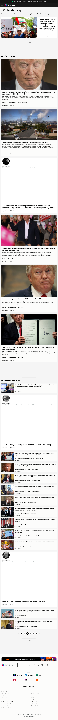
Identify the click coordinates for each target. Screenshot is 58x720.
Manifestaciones (40, 535)
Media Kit (32, 697)
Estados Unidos (26, 480)
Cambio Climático (23, 151)
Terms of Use (33, 691)
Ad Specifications (5, 697)
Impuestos (23, 615)
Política (4, 102)
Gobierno (16, 513)
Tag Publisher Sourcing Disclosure (8, 701)
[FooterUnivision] (7, 665)
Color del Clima (12, 151)
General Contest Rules (6, 705)
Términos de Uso (5, 691)
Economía (23, 390)
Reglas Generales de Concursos (37, 703)
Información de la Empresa (7, 693)
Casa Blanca (21, 258)
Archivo (3, 695)
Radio (40, 1)
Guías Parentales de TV (35, 699)
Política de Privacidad (6, 689)
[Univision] (10, 5)
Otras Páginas (23, 665)
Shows (24, 1)
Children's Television (35, 705)
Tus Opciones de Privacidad (7, 707)
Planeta (41, 33)
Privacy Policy (33, 689)
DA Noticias (17, 469)
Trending (22, 547)
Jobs (32, 695)
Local (32, 524)
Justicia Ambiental (50, 33)
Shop (45, 1)
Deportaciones (35, 491)
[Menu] (2, 5)
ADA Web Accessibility (35, 693)
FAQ (2, 699)
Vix (15, 1)
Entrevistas (33, 513)
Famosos (30, 1)
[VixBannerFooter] (29, 659)
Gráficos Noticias (22, 102)
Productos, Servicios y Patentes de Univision (10, 703)
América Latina (24, 626)
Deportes (35, 1)
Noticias (19, 1)
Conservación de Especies (27, 458)
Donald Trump (12, 102)
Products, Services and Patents (37, 701)
